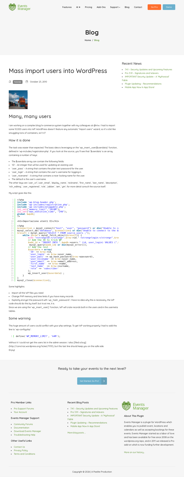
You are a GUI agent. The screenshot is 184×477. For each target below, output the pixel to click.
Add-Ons (101, 7)
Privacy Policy (21, 450)
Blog (127, 7)
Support (114, 7)
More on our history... (134, 452)
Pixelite (96, 471)
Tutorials (17, 82)
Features (67, 7)
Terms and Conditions (24, 454)
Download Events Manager (27, 431)
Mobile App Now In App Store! (139, 87)
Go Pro (154, 7)
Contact (138, 7)
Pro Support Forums (24, 408)
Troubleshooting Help (24, 434)
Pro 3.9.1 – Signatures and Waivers (142, 73)
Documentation (21, 427)
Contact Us (19, 447)
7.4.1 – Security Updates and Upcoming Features (148, 69)
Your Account (20, 412)
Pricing (88, 7)
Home (88, 40)
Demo (169, 7)
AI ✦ (78, 7)
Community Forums (23, 424)
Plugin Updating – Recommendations (143, 83)
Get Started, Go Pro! (89, 381)
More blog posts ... (76, 432)
